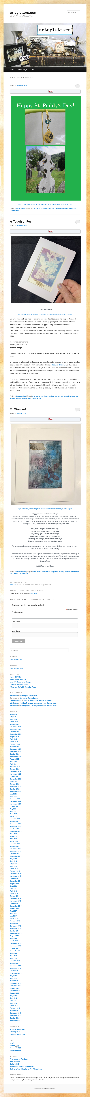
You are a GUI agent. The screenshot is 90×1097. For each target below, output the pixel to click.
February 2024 (15, 766)
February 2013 (15, 1008)
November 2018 (15, 876)
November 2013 (15, 986)
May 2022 (13, 794)
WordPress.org (15, 1050)
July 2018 (13, 886)
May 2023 (13, 781)
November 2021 (15, 804)
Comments (15, 1048)
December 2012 (15, 1013)
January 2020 (14, 846)
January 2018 (14, 896)
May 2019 (13, 864)
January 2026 (14, 724)
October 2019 (14, 853)
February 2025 (15, 744)
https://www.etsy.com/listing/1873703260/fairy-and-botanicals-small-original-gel (45, 314)
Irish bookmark (60, 208)
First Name (16, 622)
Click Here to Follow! (17, 668)
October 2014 (14, 971)
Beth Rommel (15, 1061)
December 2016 (15, 926)
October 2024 (14, 754)
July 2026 (13, 714)
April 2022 (13, 796)
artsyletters (36, 208)
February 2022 (15, 799)
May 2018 (13, 888)
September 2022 (15, 791)
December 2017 (15, 898)
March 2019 (14, 868)
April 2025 (13, 739)
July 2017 (13, 911)
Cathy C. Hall (14, 1064)
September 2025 (15, 734)
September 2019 (15, 856)
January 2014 (14, 980)
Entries (14, 1045)
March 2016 (14, 941)
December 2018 (15, 873)
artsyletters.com (23, 12)
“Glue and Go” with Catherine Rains (23, 687)
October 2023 (14, 776)
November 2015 (15, 946)
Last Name (16, 631)
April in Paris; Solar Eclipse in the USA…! (39, 700)
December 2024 (15, 749)
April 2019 (13, 866)
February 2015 (15, 961)
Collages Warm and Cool (19, 684)
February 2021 (15, 819)
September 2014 (15, 973)
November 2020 (15, 826)
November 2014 (15, 968)
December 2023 (15, 771)
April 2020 (13, 839)
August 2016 (14, 936)
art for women (36, 571)
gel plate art (74, 396)
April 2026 (13, 719)
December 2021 (15, 801)
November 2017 (15, 901)
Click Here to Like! (16, 660)
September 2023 (15, 779)
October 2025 (14, 731)
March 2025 (14, 741)
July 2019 (13, 858)
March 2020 (14, 841)
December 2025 (15, 727)
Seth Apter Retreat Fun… (29, 695)
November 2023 (15, 774)
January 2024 (14, 769)
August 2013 (14, 993)
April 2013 (13, 1003)
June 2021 (13, 811)
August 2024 (14, 759)
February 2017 (15, 921)
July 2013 (13, 995)
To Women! (18, 409)
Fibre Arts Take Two (58, 364)
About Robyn (22, 69)
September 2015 (15, 951)
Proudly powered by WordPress (45, 1089)
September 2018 (15, 881)
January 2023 (14, 784)
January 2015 (14, 963)
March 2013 (14, 1005)
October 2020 (14, 829)
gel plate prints (26, 398)
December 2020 (15, 824)
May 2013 (13, 1000)
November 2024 (15, 751)
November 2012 (15, 1015)
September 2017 (15, 906)
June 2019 (13, 861)
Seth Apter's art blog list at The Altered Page (26, 1069)
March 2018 (14, 893)
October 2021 (14, 806)
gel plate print (69, 571)
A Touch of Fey (21, 221)
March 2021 (14, 816)
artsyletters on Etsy (47, 208)
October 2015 (14, 948)
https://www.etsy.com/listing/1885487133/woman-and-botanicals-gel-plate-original (45, 509)
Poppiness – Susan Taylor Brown (22, 1066)
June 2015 (13, 956)
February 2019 (15, 871)
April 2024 (13, 764)
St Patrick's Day (70, 208)
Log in (12, 1043)
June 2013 (13, 998)
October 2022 (14, 789)
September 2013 (15, 990)
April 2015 (13, 958)
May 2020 (13, 836)
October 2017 (14, 903)
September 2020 (15, 831)
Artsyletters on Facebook (19, 1059)
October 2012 (14, 1018)
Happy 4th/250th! (16, 677)
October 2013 (14, 988)
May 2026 (13, 716)
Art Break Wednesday (17, 1029)
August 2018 (14, 883)
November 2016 (15, 928)
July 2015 (13, 953)
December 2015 (15, 943)
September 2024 (15, 756)
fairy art (57, 396)
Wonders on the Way (17, 1034)
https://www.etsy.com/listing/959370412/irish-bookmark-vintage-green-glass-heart (45, 204)
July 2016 (13, 938)
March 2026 (14, 721)
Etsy (32, 69)
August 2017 (14, 908)
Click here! (13, 585)
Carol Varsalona (15, 700)
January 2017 (14, 923)
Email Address (18, 612)
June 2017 (13, 913)
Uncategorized (21, 208)
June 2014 (13, 978)
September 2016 (15, 933)
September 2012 (15, 1020)
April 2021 (13, 814)
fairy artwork (65, 396)
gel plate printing (15, 398)
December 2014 (15, 966)
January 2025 (14, 746)
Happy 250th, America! (18, 679)
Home (12, 69)
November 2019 (15, 851)
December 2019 (15, 849)
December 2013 (15, 983)
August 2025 (14, 736)
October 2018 (14, 878)
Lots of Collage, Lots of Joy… (20, 682)
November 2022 (15, 786)
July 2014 (13, 976)
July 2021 (13, 809)
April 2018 (13, 891)
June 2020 (13, 834)
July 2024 (13, 761)
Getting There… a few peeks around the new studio (38, 703)
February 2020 (15, 844)
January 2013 (14, 1010)
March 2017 (14, 918)
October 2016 (14, 931)
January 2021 (14, 821)
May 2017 (13, 916)
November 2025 (15, 729)
